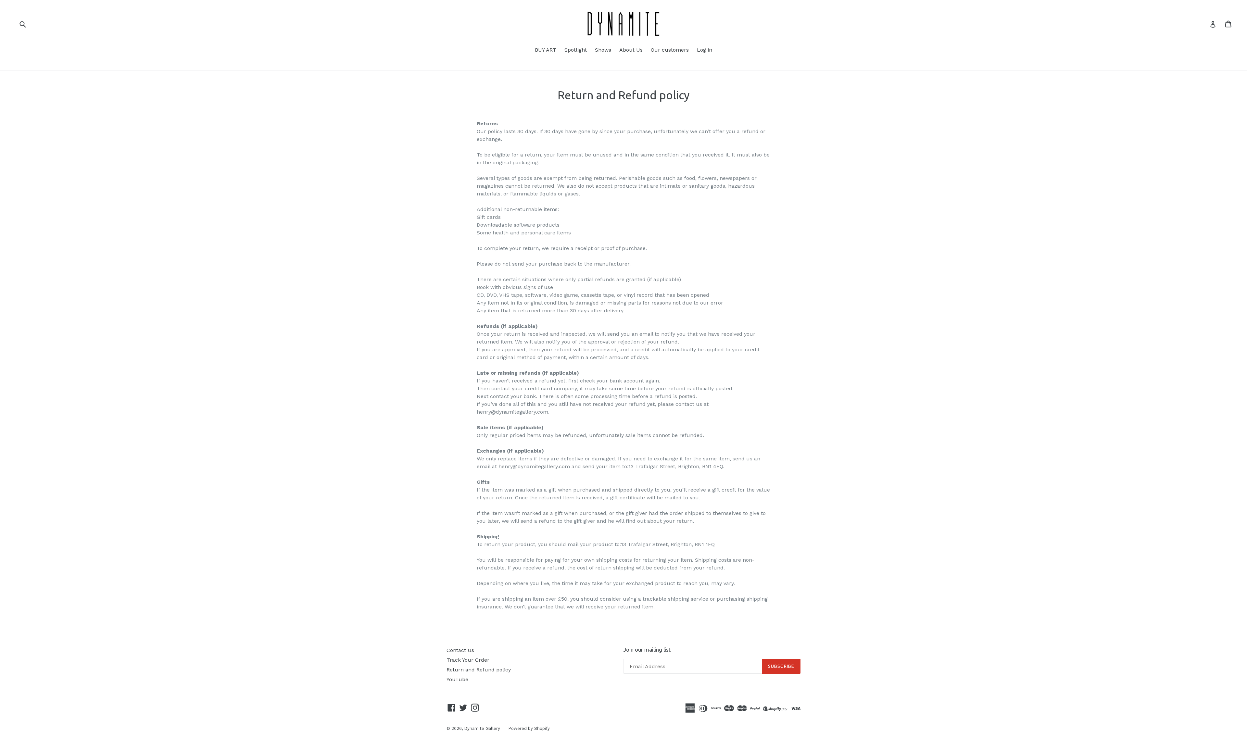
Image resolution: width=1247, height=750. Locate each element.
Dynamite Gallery (482, 728)
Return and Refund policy (479, 670)
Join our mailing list (647, 649)
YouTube (457, 679)
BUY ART (545, 50)
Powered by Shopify (529, 728)
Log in (704, 50)
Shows (603, 50)
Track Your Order (468, 660)
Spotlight (575, 50)
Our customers (670, 50)
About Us (631, 50)
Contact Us (460, 650)
